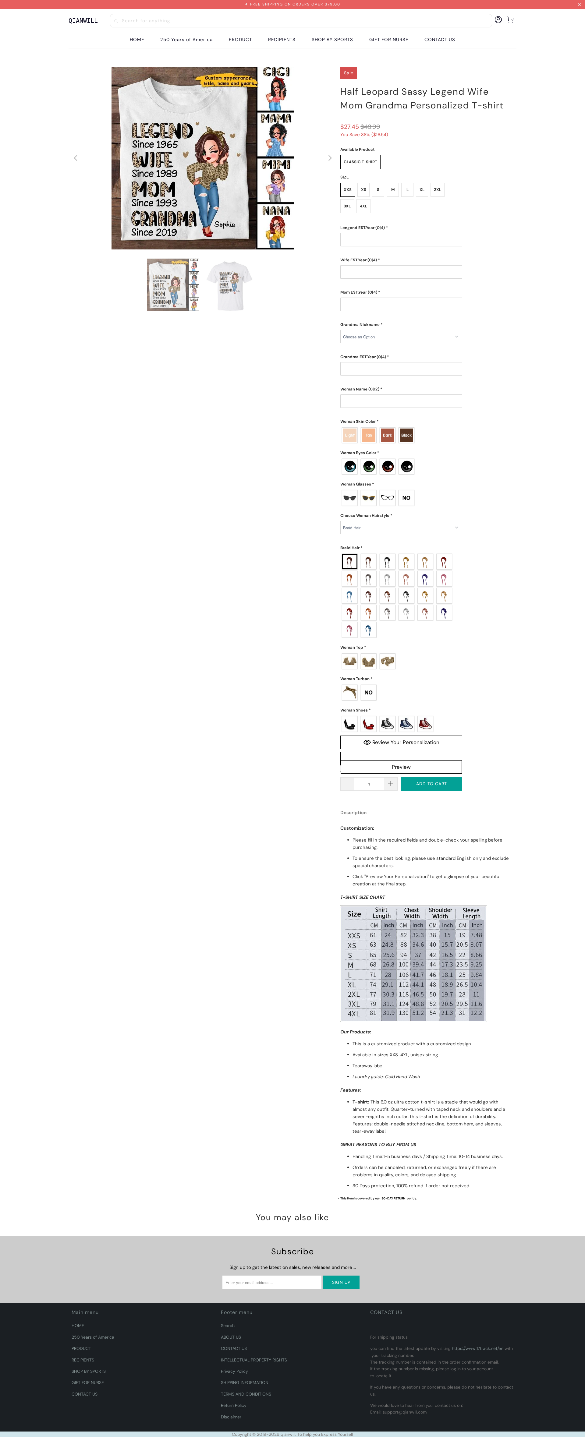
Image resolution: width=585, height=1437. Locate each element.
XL (422, 189)
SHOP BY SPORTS (89, 1371)
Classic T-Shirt (360, 161)
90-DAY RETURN (393, 1198)
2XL (437, 189)
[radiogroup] (401, 435)
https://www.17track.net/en (477, 1348)
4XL (363, 206)
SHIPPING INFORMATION (244, 1382)
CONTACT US (85, 1394)
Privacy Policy (234, 1371)
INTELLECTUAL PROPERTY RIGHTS (254, 1360)
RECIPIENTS (83, 1360)
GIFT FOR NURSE (88, 1382)
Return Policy (233, 1405)
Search (228, 1325)
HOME (78, 1325)
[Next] (330, 158)
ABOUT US (231, 1337)
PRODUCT (81, 1348)
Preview (401, 767)
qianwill (288, 1434)
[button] (240, 39)
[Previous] (76, 158)
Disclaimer (231, 1417)
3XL (347, 206)
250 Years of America (93, 1337)
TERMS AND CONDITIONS (246, 1394)
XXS (348, 189)
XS (363, 189)
